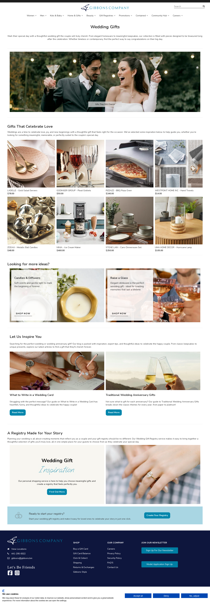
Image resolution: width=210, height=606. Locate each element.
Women (30, 15)
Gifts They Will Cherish (105, 104)
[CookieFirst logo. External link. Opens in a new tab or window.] (3, 591)
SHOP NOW (23, 313)
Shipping (77, 562)
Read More (17, 412)
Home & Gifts (74, 15)
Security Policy (114, 558)
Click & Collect (80, 558)
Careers (176, 15)
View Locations (18, 549)
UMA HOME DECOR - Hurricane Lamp (173, 247)
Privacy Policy (114, 553)
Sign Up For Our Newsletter (159, 550)
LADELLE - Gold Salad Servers (22, 190)
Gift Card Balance (82, 553)
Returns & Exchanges (83, 567)
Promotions (124, 15)
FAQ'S (110, 562)
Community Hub (159, 15)
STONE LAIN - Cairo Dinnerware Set (123, 247)
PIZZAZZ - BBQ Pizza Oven (119, 190)
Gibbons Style (80, 571)
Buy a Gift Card (80, 548)
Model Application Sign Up (159, 564)
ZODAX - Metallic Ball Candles (22, 247)
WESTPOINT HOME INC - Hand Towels (174, 190)
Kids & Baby (56, 15)
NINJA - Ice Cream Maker (69, 247)
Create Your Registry (157, 515)
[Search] (204, 6)
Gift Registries (106, 15)
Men (42, 15)
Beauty (90, 15)
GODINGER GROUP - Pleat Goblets (74, 190)
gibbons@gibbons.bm (21, 558)
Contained (141, 15)
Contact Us (112, 567)
